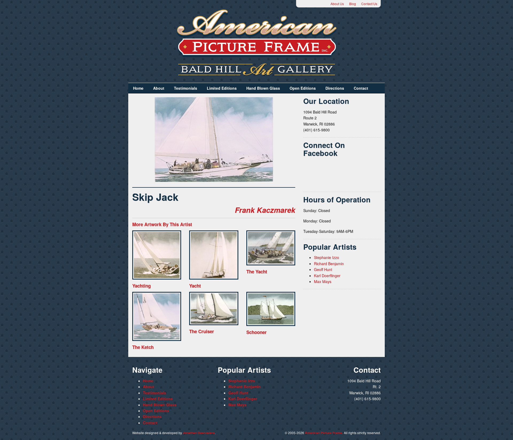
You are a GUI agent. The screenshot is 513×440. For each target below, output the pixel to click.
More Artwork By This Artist (162, 224)
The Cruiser (201, 331)
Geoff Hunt (323, 269)
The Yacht (256, 271)
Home (138, 88)
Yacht (195, 285)
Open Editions (303, 88)
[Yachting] (156, 254)
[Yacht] (213, 254)
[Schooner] (270, 309)
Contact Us (369, 3)
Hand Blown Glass (263, 88)
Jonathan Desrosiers (199, 432)
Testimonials (185, 88)
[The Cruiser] (213, 308)
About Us (337, 3)
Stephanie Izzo (326, 257)
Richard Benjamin (329, 263)
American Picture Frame (323, 432)
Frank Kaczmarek (265, 210)
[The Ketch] (156, 316)
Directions (334, 88)
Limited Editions (222, 88)
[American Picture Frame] (256, 33)
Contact (361, 88)
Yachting (141, 285)
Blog (352, 3)
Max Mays (322, 281)
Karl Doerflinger (327, 275)
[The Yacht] (270, 247)
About (158, 88)
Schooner (256, 332)
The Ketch (143, 347)
